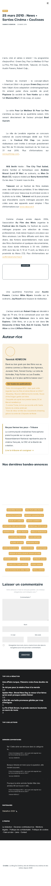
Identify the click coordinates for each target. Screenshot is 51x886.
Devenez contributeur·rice (24, 827)
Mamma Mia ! (33, 543)
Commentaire (25, 597)
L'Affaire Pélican (17, 537)
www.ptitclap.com (10, 154)
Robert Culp (11, 559)
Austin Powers (14, 515)
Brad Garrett (34, 521)
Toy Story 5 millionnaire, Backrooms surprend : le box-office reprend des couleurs (30, 271)
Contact (24, 832)
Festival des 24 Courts (14, 526)
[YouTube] (21, 858)
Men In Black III (11, 548)
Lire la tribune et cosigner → (19, 450)
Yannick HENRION (8, 24)
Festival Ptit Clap (38, 526)
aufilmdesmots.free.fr (12, 257)
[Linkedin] (25, 858)
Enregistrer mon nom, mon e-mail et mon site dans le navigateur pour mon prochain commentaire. (27, 646)
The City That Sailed (18, 564)
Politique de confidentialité (20, 830)
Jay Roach (22, 532)
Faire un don (8, 832)
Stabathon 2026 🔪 (9, 811)
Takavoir (26, 559)
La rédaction (7, 827)
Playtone (42, 548)
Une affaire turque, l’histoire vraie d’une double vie (25, 682)
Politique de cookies (40, 830)
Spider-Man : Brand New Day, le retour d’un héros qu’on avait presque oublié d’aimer (24, 693)
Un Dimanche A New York (18, 570)
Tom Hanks (37, 564)
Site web (38, 635)
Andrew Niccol (15, 510)
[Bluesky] (30, 858)
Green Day (9, 532)
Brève (5, 11)
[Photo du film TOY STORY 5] (10, 272)
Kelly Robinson (39, 532)
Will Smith (39, 570)
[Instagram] (16, 858)
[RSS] (44, 858)
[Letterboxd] (34, 858)
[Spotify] (39, 858)
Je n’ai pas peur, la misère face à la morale (21, 687)
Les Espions (35, 537)
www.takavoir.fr (27, 206)
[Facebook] (7, 858)
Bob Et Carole (16, 521)
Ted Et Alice (40, 559)
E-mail (13, 635)
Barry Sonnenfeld (34, 515)
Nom (25, 624)
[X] (11, 858)
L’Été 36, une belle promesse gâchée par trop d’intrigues (22, 701)
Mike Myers (28, 548)
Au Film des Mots (34, 510)
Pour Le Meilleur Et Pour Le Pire (25, 553)
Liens (17, 832)
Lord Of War (17, 543)
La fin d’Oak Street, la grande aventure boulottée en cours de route (24, 709)
